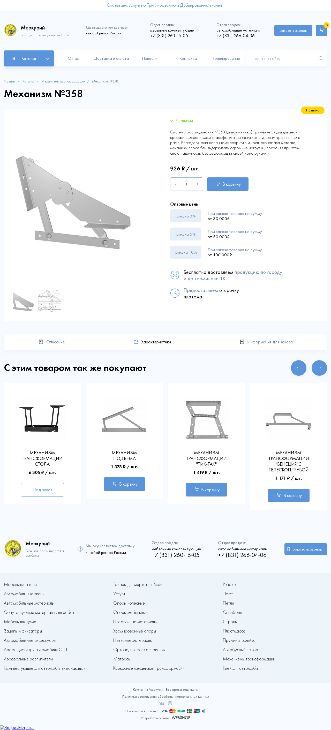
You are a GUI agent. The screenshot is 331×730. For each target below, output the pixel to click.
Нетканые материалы (132, 640)
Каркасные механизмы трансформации (149, 668)
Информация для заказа (270, 342)
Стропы (230, 621)
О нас (73, 58)
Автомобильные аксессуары (30, 640)
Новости (149, 58)
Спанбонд (232, 612)
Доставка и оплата (111, 58)
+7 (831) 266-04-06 (235, 36)
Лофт (228, 594)
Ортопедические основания (139, 649)
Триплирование (226, 58)
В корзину (231, 184)
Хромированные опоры (134, 631)
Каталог (28, 81)
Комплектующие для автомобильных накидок (44, 668)
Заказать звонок (293, 30)
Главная (10, 81)
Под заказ (42, 490)
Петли (228, 603)
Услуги (119, 594)
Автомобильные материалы (29, 603)
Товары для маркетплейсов (137, 584)
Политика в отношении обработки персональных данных (165, 696)
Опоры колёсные (129, 603)
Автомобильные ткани (24, 594)
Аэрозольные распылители (28, 659)
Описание (55, 342)
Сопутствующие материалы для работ (39, 612)
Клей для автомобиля (242, 668)
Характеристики (156, 342)
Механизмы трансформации (63, 81)
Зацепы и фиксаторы (23, 631)
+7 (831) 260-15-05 (169, 36)
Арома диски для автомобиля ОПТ (35, 649)
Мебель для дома (20, 621)
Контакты (188, 58)
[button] (298, 368)
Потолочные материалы (135, 621)
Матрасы (122, 659)
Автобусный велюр (240, 649)
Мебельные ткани (20, 584)
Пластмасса (234, 631)
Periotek (229, 584)
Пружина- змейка (239, 640)
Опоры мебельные (130, 612)
